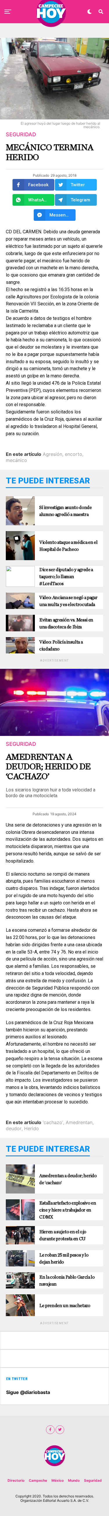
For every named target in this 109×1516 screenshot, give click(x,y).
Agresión (52, 454)
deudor (14, 1128)
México (57, 1480)
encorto (73, 454)
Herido (31, 1128)
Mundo (74, 1480)
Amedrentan (79, 1122)
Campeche (38, 1480)
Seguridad (93, 1480)
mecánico (16, 460)
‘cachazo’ (53, 1122)
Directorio (16, 1480)
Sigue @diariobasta (28, 1392)
